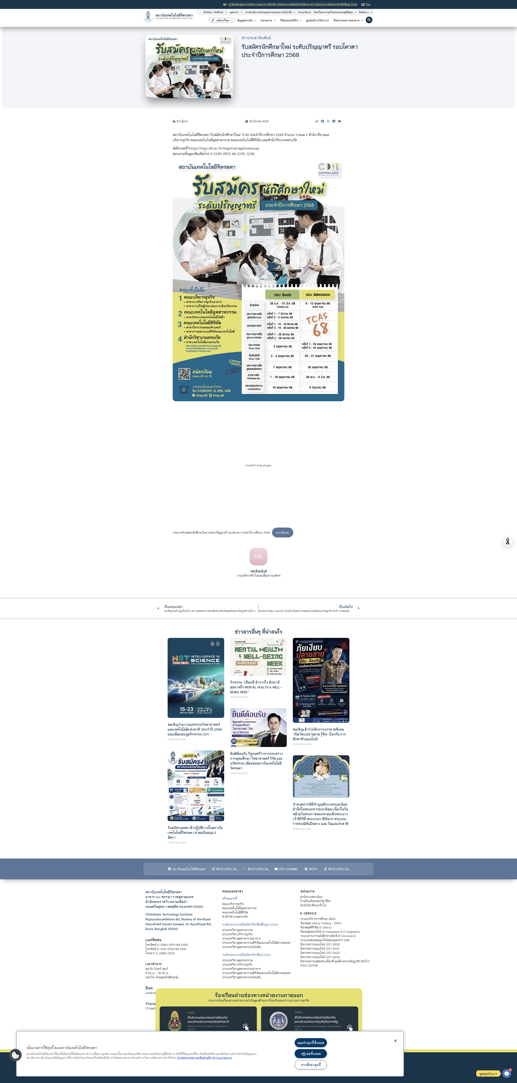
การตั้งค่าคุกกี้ (311, 1065)
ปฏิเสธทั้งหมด (311, 1054)
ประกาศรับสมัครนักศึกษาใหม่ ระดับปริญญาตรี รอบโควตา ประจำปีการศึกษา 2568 (221, 532)
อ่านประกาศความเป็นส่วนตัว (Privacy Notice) (204, 1057)
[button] (369, 20)
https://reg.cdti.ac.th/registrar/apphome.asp (224, 148)
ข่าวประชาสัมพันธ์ (256, 37)
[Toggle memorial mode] (508, 541)
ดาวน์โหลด (282, 532)
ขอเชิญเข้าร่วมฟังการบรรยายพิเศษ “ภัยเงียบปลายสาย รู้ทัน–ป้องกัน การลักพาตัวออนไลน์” (319, 734)
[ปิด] (395, 1040)
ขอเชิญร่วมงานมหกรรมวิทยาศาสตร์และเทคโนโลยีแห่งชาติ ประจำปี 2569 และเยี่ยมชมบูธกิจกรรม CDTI (195, 729)
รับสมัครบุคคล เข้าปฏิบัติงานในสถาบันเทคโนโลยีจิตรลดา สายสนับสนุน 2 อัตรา (195, 832)
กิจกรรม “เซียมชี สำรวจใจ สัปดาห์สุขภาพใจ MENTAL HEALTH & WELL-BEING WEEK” (256, 687)
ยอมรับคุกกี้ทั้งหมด (310, 1043)
